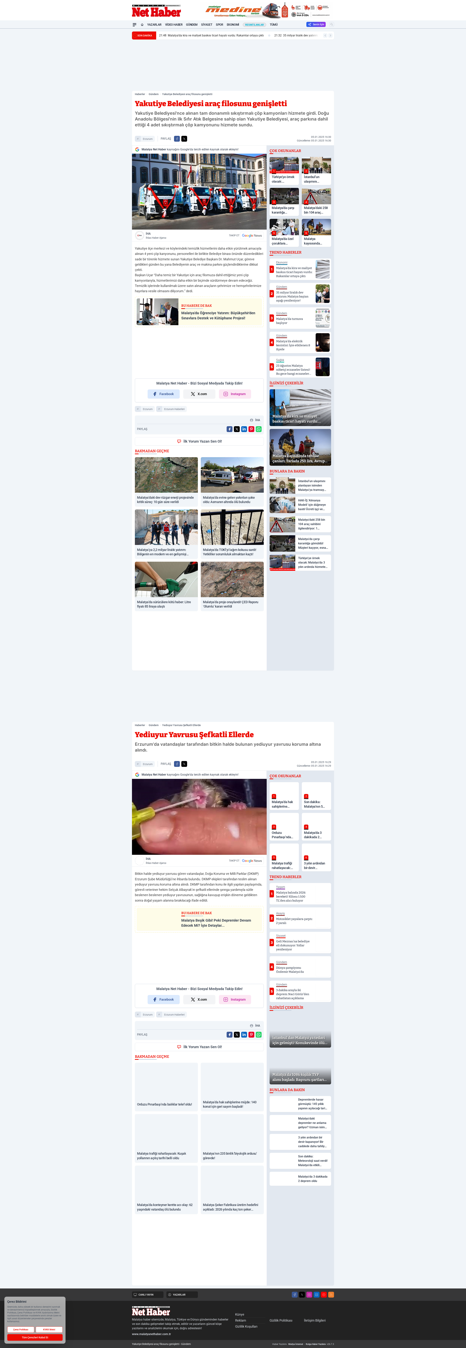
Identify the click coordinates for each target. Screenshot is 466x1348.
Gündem (192, 24)
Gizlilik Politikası (281, 1320)
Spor (219, 24)
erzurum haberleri (174, 409)
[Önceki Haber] (325, 35)
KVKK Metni (49, 1329)
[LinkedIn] (316, 1295)
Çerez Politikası (20, 1329)
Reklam (240, 1320)
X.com (202, 394)
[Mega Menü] (134, 24)
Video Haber (174, 24)
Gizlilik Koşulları (246, 1326)
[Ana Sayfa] (142, 24)
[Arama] (331, 24)
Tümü (273, 24)
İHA (156, 235)
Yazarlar (154, 24)
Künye (239, 1314)
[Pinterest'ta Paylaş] (251, 429)
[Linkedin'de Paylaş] (244, 429)
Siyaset (206, 24)
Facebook (166, 394)
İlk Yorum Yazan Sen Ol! (202, 441)
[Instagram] (309, 1295)
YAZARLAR (179, 1294)
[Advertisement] (114, 83)
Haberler (140, 94)
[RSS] (331, 1295)
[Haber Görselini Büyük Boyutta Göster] (199, 192)
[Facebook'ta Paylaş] (177, 139)
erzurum (148, 138)
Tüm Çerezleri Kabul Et (35, 1337)
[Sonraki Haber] (330, 35)
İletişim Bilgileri (315, 1320)
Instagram (238, 394)
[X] (302, 1295)
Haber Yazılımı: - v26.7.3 (303, 1344)
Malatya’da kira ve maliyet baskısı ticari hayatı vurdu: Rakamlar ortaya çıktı (211, 35)
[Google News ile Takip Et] (252, 235)
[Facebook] (295, 1295)
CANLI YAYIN (146, 1294)
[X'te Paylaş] (184, 139)
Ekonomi (233, 24)
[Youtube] (324, 1295)
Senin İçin (318, 24)
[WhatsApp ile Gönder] (259, 429)
